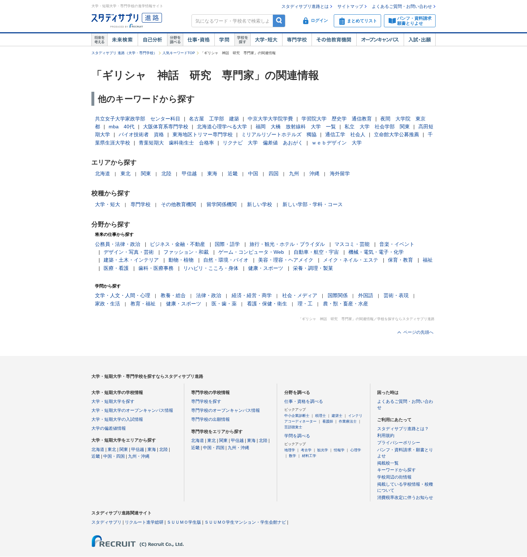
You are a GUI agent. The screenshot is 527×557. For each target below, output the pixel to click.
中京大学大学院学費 (270, 119)
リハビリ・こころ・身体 (210, 268)
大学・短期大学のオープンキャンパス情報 (132, 410)
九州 (294, 173)
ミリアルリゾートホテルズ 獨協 (279, 134)
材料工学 (309, 456)
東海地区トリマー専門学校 (202, 134)
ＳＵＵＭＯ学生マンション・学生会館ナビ (245, 522)
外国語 (365, 295)
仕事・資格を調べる (303, 401)
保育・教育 (400, 260)
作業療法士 (348, 421)
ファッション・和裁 (186, 252)
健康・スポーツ (265, 268)
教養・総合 (173, 295)
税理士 (320, 416)
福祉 (428, 260)
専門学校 (297, 39)
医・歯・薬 (224, 303)
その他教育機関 (334, 39)
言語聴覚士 (293, 427)
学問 (224, 39)
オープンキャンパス (380, 39)
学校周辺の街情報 (394, 477)
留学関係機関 (221, 204)
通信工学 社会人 (345, 134)
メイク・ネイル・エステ (350, 260)
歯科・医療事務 (156, 268)
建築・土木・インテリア (131, 260)
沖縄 (314, 173)
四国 (274, 173)
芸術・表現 (396, 295)
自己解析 (152, 39)
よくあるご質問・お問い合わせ (402, 6)
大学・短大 (266, 39)
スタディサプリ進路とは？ (403, 428)
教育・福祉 (143, 303)
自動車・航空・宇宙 (316, 252)
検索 (279, 20)
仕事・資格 (198, 39)
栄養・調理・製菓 (313, 268)
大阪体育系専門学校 (165, 126)
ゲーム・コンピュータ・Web (251, 252)
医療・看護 (116, 268)
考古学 (306, 450)
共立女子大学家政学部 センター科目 (137, 119)
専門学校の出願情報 (210, 419)
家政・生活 (107, 303)
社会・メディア (299, 295)
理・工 (305, 303)
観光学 (322, 450)
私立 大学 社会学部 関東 (377, 126)
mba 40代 (121, 126)
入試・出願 (420, 39)
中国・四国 (114, 456)
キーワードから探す (396, 469)
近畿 (233, 173)
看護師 (327, 421)
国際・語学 (227, 244)
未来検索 (122, 39)
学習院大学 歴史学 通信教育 (337, 119)
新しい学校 (259, 204)
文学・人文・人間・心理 (122, 295)
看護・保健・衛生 (267, 303)
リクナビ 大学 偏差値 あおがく (263, 143)
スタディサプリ (106, 522)
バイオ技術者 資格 (141, 134)
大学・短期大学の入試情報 (117, 419)
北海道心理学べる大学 (222, 126)
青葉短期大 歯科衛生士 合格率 (176, 143)
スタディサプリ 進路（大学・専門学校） (124, 53)
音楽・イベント (396, 244)
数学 (292, 456)
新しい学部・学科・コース (313, 204)
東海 (212, 173)
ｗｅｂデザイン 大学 (337, 143)
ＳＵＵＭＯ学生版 (184, 522)
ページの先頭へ (418, 332)
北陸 (166, 173)
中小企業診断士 (296, 416)
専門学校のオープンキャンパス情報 (225, 410)
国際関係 (338, 295)
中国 (253, 173)
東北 (125, 173)
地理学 (289, 450)
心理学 (355, 450)
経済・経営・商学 (252, 295)
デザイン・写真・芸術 (129, 252)
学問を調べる (297, 435)
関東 (146, 173)
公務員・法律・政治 (117, 244)
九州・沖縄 (138, 456)
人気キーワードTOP (178, 53)
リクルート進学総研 (144, 522)
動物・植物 (181, 260)
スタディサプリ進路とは (305, 6)
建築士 (337, 416)
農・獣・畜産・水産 (345, 303)
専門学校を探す (206, 401)
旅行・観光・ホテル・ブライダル (287, 244)
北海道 (102, 173)
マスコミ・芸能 (352, 244)
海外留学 (340, 173)
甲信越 (189, 173)
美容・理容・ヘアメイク (285, 260)
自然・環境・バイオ (225, 260)
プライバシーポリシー (398, 442)
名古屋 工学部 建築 (214, 119)
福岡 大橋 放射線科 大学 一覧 (296, 126)
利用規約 (385, 435)
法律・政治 (208, 295)
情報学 (339, 450)
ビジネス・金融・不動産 (177, 244)
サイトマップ (350, 6)
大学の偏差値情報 (108, 428)
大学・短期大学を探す (112, 401)
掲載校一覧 (388, 463)
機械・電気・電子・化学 (376, 252)
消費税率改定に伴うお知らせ (405, 497)
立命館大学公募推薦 (396, 134)
